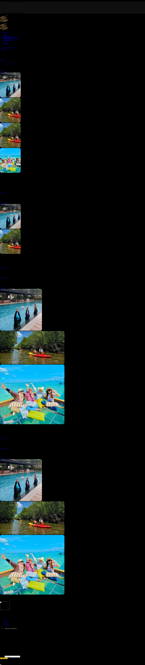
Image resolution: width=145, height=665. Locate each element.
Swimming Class (8, 37)
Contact (5, 624)
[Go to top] (0, 664)
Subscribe (3, 658)
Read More (3, 203)
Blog (4, 622)
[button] (5, 32)
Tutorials (6, 625)
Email (2, 656)
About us (6, 621)
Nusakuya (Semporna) (10, 38)
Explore (2, 37)
